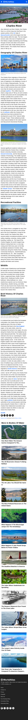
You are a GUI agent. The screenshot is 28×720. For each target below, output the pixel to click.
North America (12, 368)
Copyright (3, 694)
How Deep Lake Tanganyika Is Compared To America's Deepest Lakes (12, 671)
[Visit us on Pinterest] (10, 708)
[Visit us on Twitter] (7, 708)
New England (20, 326)
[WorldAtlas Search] (26, 2)
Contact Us (3, 689)
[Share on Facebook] (4, 415)
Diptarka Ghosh (4, 418)
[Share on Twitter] (7, 415)
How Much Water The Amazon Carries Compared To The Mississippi (11, 443)
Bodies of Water (18, 418)
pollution (10, 400)
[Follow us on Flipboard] (2, 708)
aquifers (8, 91)
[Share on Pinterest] (10, 415)
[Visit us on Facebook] (5, 708)
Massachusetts (5, 35)
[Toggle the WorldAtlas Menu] (1, 2)
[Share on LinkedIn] (13, 415)
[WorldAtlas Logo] (9, 2)
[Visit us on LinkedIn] (13, 708)
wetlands (7, 112)
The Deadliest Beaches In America (13, 566)
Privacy (2, 692)
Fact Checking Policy (5, 698)
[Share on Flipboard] (2, 415)
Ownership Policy (5, 703)
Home (2, 687)
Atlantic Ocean (7, 188)
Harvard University (6, 154)
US (14, 33)
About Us (3, 696)
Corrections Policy (5, 701)
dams (15, 379)
